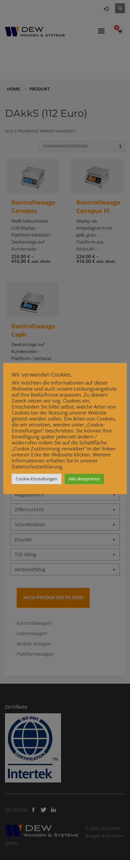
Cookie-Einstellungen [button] (36, 479)
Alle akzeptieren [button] (84, 479)
